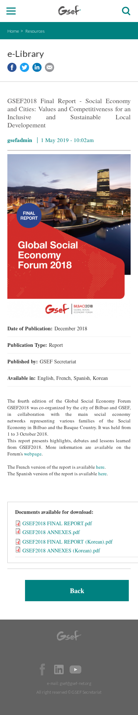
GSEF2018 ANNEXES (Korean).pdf (61, 550)
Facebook (42, 669)
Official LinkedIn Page (59, 669)
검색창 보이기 (126, 11)
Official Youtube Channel (75, 669)
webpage (33, 453)
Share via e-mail (49, 67)
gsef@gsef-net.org (75, 683)
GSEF (69, 10)
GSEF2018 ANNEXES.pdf (51, 532)
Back (77, 590)
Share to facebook (12, 67)
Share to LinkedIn (37, 67)
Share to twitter (24, 67)
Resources (35, 31)
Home (13, 31)
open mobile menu (11, 11)
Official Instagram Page (92, 669)
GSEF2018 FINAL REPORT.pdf (57, 523)
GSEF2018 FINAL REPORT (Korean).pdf (67, 541)
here (100, 467)
